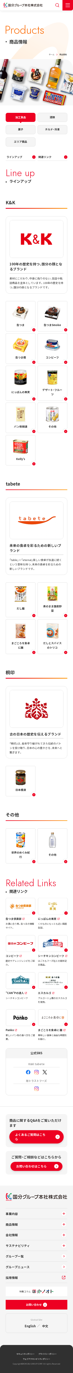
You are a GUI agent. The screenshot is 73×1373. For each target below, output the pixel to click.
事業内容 (12, 1214)
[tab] (21, 117)
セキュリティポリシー (25, 1353)
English (30, 1326)
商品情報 (12, 1224)
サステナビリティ (18, 1245)
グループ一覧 (15, 1256)
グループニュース (18, 1267)
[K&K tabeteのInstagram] (36, 1072)
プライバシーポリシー (47, 1353)
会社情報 (12, 1235)
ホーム (51, 54)
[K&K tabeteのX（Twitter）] (45, 1072)
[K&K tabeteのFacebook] (28, 1072)
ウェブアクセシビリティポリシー (36, 1358)
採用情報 (12, 1277)
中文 (45, 1326)
